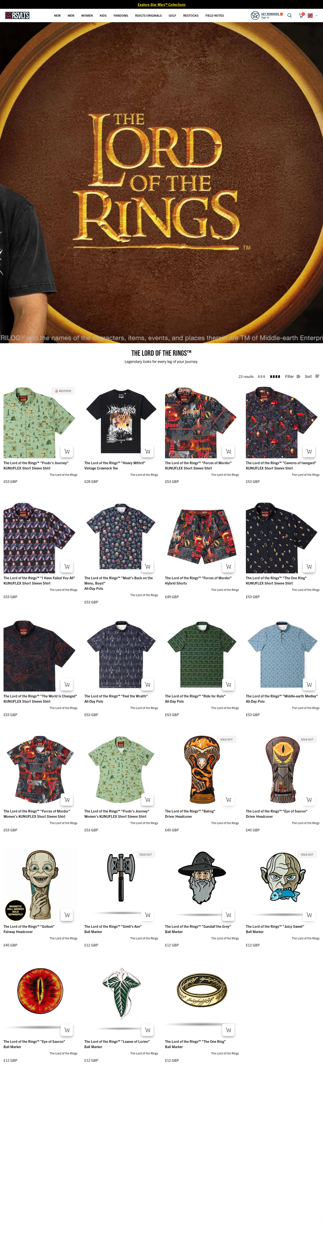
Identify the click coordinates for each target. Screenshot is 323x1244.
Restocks (190, 15)
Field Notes (214, 15)
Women (87, 15)
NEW (57, 15)
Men (71, 15)
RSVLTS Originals (148, 15)
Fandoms (121, 15)
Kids (103, 15)
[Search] (289, 15)
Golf (172, 15)
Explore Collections (161, 4)
